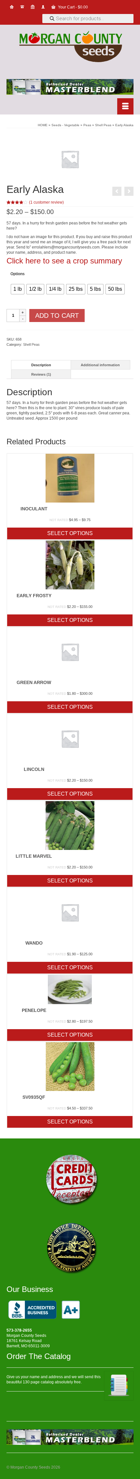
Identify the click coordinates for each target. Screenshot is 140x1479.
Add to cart (57, 315)
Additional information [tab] (100, 365)
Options (17, 274)
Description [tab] (41, 365)
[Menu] (125, 106)
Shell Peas (31, 344)
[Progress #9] (116, 191)
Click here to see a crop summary (64, 260)
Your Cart (72, 7)
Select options (70, 533)
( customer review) (46, 202)
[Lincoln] (128, 191)
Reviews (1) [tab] (41, 374)
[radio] (17, 289)
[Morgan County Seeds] (70, 47)
